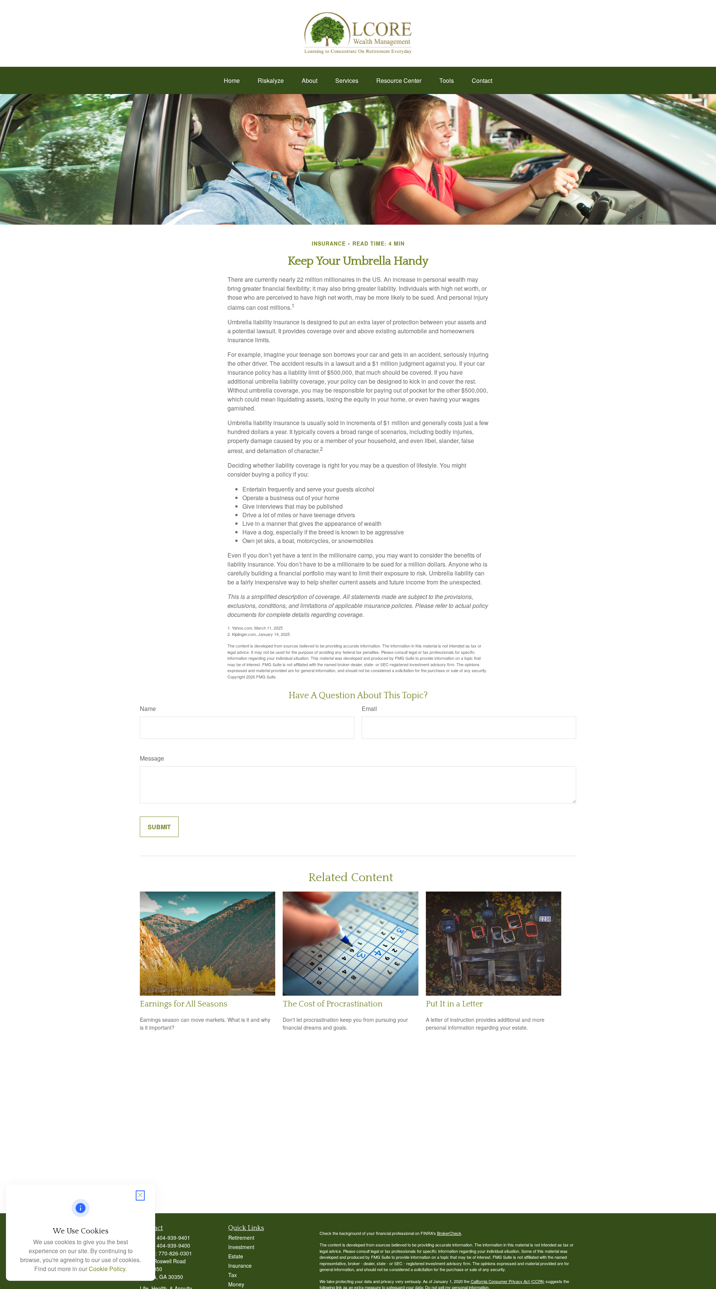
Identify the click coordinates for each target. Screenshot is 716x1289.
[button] (232, 80)
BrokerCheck (449, 1233)
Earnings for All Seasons (183, 1004)
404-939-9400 (173, 1245)
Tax (232, 1275)
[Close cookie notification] (140, 1195)
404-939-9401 (173, 1237)
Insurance (240, 1265)
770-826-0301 (175, 1253)
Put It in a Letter (454, 1004)
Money (236, 1284)
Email (369, 708)
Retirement (241, 1237)
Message (152, 758)
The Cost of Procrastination (333, 1004)
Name (148, 708)
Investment (241, 1247)
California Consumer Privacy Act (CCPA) (507, 1281)
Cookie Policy (107, 1268)
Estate (235, 1256)
